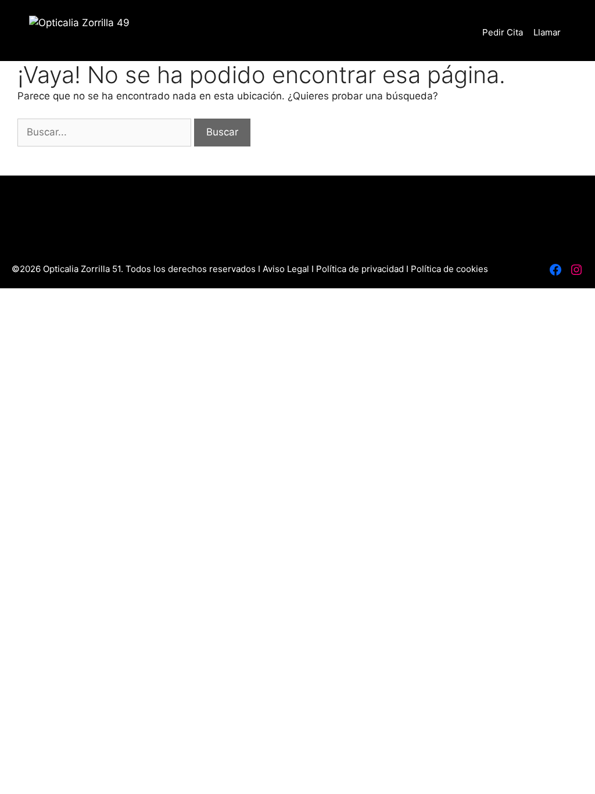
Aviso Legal (287, 268)
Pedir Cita (502, 32)
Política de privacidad (360, 268)
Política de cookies (449, 268)
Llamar (547, 32)
